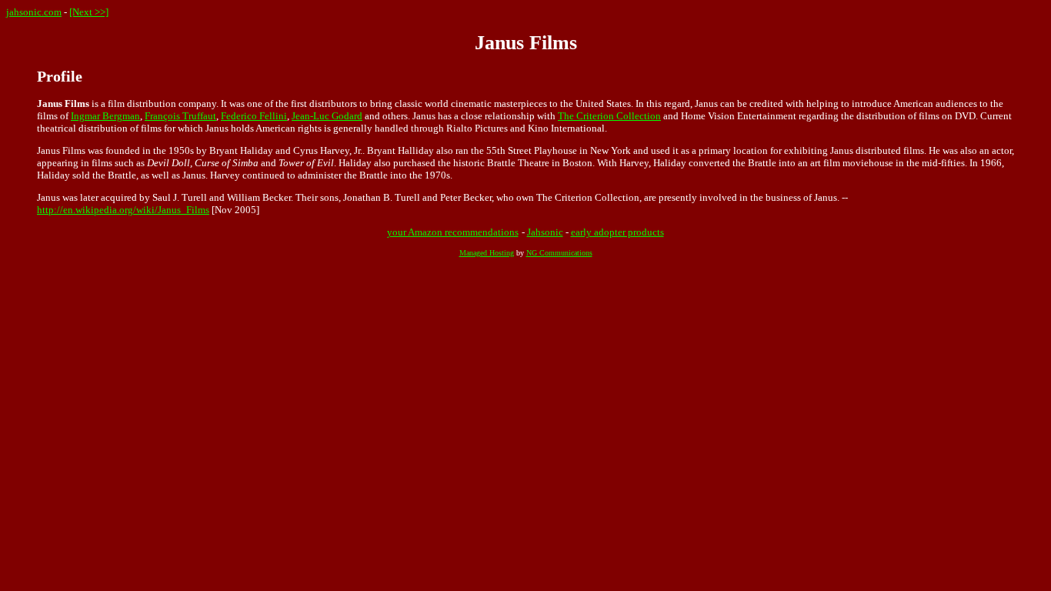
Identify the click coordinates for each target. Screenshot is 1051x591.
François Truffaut (180, 116)
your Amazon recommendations (453, 232)
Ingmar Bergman (105, 116)
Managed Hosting (486, 253)
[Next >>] (88, 12)
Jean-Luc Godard (327, 116)
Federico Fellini (254, 116)
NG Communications (559, 253)
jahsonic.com (34, 12)
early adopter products (617, 232)
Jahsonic (545, 232)
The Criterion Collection (609, 116)
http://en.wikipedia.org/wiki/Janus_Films (123, 209)
